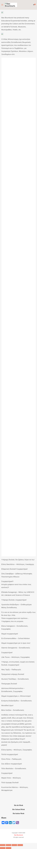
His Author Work (18, 813)
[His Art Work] (18, 800)
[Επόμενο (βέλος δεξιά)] (8, 848)
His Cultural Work (18, 809)
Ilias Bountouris (18, 835)
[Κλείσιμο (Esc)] (2, 845)
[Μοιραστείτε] (8, 845)
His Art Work (18, 805)
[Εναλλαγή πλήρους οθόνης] (14, 845)
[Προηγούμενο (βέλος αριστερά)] (2, 848)
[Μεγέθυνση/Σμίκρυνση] (20, 845)
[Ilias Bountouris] (11, 5)
